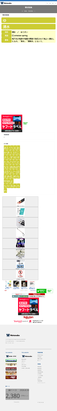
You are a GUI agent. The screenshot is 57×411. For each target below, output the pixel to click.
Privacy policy (16, 402)
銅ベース (39, 360)
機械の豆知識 (40, 358)
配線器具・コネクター (20, 268)
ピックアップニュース (41, 382)
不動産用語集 (40, 380)
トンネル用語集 (40, 375)
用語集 (25, 11)
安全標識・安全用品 (20, 279)
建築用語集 (39, 368)
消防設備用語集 (40, 372)
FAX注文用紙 (24, 366)
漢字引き (39, 379)
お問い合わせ (24, 364)
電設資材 (20, 258)
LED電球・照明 (20, 247)
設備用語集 (39, 370)
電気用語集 (30, 11)
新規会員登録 (24, 359)
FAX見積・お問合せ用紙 (26, 368)
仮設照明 (20, 237)
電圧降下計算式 (40, 355)
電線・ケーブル (20, 206)
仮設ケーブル (20, 216)
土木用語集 (39, 373)
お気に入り (23, 361)
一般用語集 (39, 377)
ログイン (23, 362)
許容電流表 (39, 356)
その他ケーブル (20, 227)
